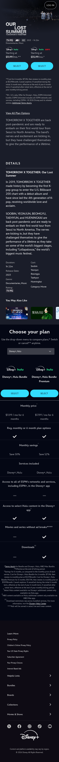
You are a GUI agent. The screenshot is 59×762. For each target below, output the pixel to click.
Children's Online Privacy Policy (19, 645)
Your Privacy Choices (14, 663)
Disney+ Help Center (37, 603)
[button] (29, 676)
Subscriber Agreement (15, 657)
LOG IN (50, 5)
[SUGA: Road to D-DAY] (42, 313)
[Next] (53, 312)
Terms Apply (10, 566)
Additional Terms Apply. (22, 103)
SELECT (17, 66)
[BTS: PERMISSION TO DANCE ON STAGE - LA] (17, 313)
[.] (9, 726)
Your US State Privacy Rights (17, 651)
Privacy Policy (12, 640)
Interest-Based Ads (14, 669)
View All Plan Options (18, 113)
